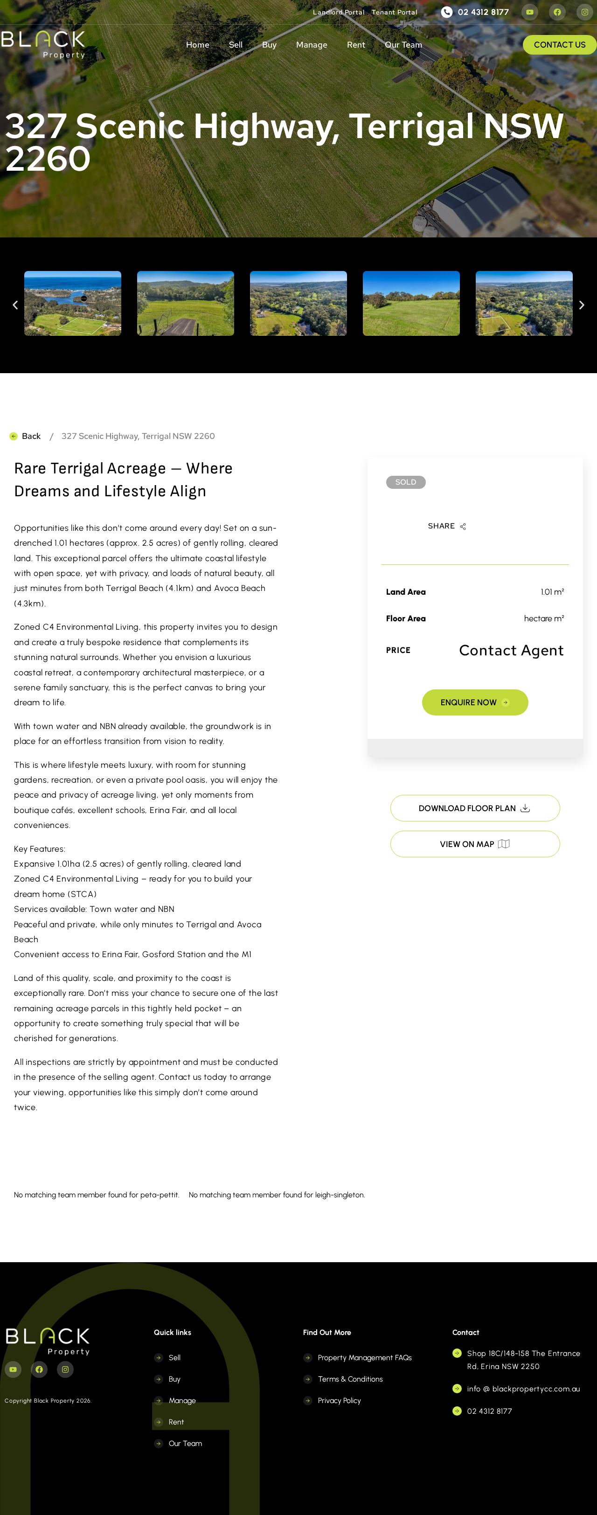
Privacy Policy (339, 1400)
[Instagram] (584, 12)
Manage (311, 44)
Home (197, 44)
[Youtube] (529, 12)
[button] (15, 305)
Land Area (406, 592)
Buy (269, 44)
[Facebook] (557, 12)
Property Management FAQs (365, 1357)
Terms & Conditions (350, 1379)
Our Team (404, 44)
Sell (236, 44)
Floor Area (406, 618)
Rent (356, 44)
